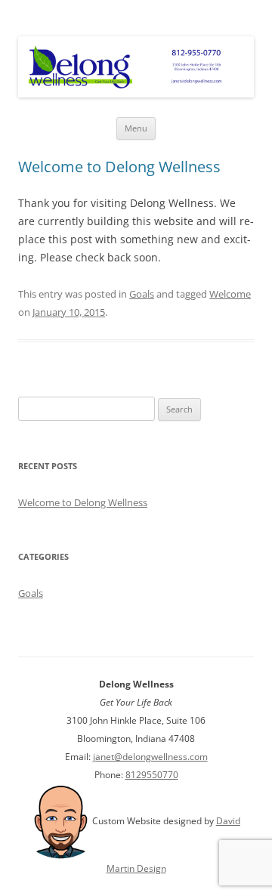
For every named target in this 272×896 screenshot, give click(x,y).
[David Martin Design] (61, 820)
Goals (141, 294)
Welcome (230, 294)
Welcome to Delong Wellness (119, 166)
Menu (136, 128)
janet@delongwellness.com (150, 756)
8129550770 (151, 774)
